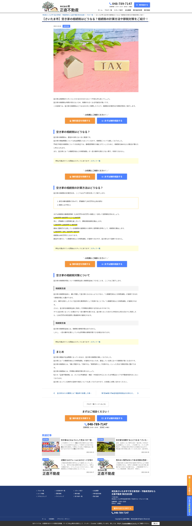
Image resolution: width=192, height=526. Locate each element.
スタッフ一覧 (95, 161)
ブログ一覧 (108, 10)
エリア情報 (41, 493)
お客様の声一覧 (60, 491)
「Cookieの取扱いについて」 (129, 523)
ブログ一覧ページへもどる (96, 404)
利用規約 (51, 519)
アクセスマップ (42, 496)
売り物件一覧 (78, 496)
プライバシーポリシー (63, 519)
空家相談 (66, 26)
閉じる (156, 523)
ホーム (100, 10)
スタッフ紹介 (118, 10)
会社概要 (128, 10)
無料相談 (147, 10)
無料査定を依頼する (81, 120)
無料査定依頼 (137, 10)
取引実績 (95, 496)
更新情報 (58, 493)
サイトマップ (60, 496)
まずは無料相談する (113, 120)
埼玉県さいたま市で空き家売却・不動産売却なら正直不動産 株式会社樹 (134, 492)
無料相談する (143, 5)
